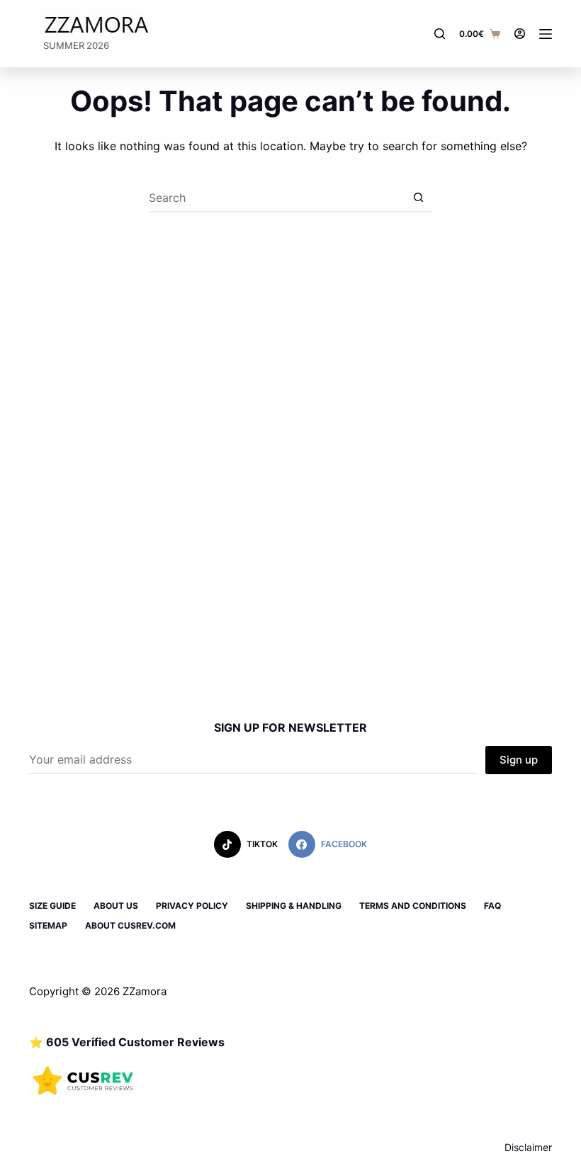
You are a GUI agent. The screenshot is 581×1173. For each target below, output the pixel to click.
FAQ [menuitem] (492, 905)
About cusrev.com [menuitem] (130, 925)
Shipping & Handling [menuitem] (294, 905)
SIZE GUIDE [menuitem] (52, 905)
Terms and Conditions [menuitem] (412, 905)
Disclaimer (528, 1147)
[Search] (439, 33)
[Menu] (545, 34)
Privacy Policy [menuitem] (192, 905)
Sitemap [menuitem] (48, 925)
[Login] (519, 33)
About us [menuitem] (116, 905)
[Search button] (418, 198)
